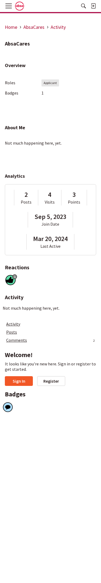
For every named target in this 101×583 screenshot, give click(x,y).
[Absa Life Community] (19, 6)
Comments (50, 340)
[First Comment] (8, 407)
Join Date (50, 224)
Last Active (50, 246)
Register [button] (51, 381)
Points (74, 202)
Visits (50, 202)
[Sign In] (93, 6)
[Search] (83, 6)
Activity (13, 324)
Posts (26, 202)
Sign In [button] (19, 381)
